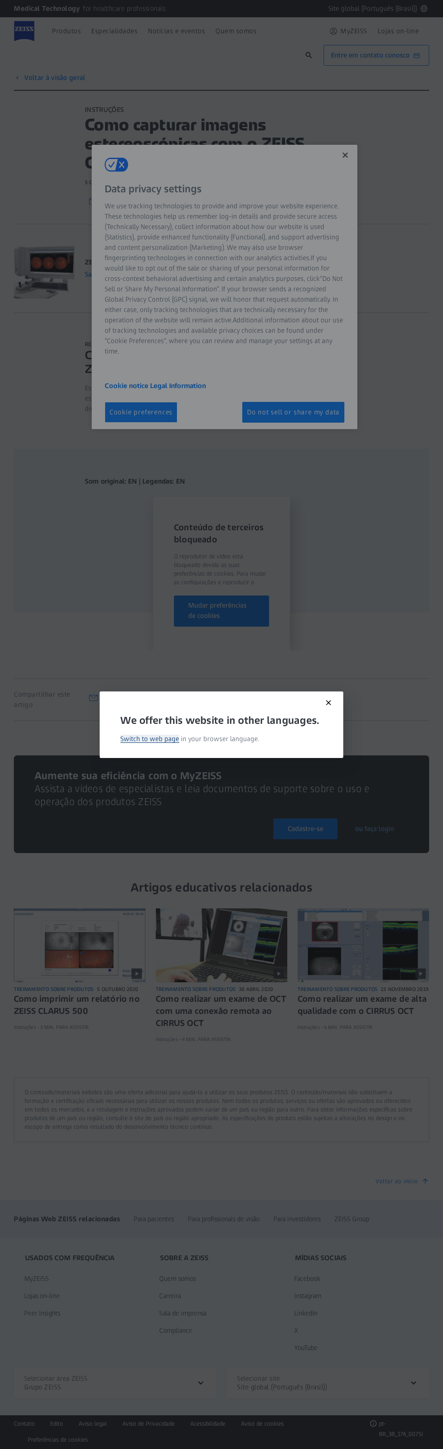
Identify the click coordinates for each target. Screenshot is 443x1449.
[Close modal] (328, 702)
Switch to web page (149, 739)
